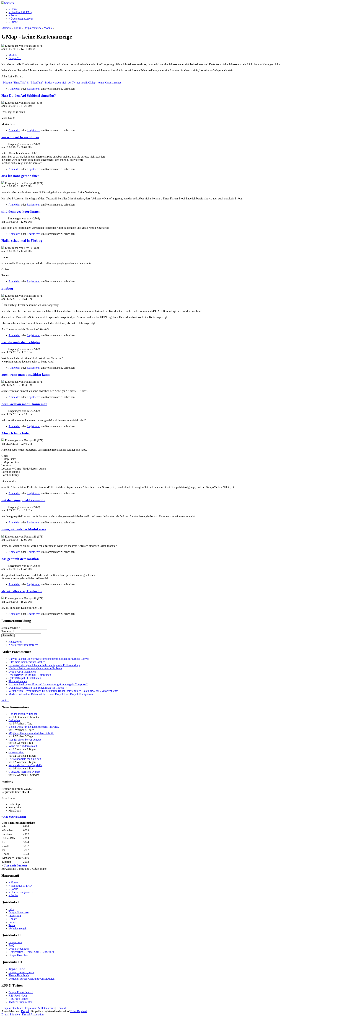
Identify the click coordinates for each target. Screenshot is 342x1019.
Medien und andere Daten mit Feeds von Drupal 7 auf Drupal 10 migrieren (51, 694)
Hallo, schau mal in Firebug (21, 240)
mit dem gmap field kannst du (23, 500)
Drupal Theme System (21, 972)
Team (12, 925)
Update (13, 918)
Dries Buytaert (78, 1011)
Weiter (5, 700)
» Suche (13, 21)
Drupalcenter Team (12, 1008)
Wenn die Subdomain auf (23, 745)
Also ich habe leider (15, 433)
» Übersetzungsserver (21, 18)
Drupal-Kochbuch (19, 948)
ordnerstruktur (16, 752)
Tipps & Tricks (17, 968)
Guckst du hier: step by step (24, 771)
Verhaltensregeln (18, 928)
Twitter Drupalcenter (20, 1001)
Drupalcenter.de (33, 27)
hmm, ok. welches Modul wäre (23, 529)
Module (48, 27)
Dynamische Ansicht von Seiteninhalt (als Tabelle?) (37, 687)
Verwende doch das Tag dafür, (26, 765)
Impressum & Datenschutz (40, 1008)
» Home (13, 9)
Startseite (6, 27)
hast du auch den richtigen (20, 342)
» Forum (13, 15)
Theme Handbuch (19, 975)
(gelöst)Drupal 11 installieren (25, 678)
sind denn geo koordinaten (20, 211)
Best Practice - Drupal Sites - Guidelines (31, 951)
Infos (11, 909)
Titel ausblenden (18, 681)
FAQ (11, 945)
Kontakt (61, 1008)
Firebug (7, 288)
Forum (17, 27)
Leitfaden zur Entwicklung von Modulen (32, 978)
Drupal (25, 1011)
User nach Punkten (15, 865)
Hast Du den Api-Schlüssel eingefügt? (28, 95)
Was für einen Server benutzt (25, 739)
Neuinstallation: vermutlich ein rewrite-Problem (35, 668)
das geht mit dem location (20, 559)
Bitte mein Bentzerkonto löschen (27, 661)
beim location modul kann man (24, 404)
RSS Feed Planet (18, 998)
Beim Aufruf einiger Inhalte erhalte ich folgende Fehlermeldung (44, 665)
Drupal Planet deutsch (21, 992)
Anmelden (14, 88)
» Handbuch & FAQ (20, 12)
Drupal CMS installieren (22, 671)
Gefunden (14, 720)
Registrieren (33, 88)
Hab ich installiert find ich (23, 713)
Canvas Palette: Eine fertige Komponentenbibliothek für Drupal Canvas (49, 658)
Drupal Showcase (18, 912)
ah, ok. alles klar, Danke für (21, 591)
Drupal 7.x (15, 58)
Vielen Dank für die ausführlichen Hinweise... (34, 726)
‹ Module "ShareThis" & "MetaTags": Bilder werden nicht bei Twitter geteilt (44, 82)
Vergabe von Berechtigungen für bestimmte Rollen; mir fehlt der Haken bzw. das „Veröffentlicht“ (63, 690)
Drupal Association (33, 1014)
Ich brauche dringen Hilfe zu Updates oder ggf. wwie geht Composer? (48, 684)
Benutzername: (10, 627)
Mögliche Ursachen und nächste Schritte (31, 733)
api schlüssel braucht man (20, 137)
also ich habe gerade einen (20, 176)
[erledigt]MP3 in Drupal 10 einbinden (30, 674)
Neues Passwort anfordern (23, 644)
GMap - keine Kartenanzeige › (105, 82)
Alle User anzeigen (14, 816)
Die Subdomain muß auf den (25, 758)
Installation (15, 915)
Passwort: (7, 631)
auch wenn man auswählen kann (25, 374)
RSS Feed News (18, 995)
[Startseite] (7, 2)
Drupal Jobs (15, 942)
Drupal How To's (18, 955)
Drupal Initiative (10, 1014)
